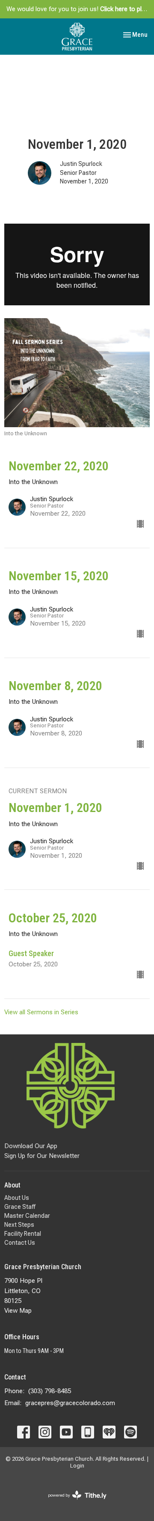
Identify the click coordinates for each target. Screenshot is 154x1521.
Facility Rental (22, 1233)
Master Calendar (27, 1215)
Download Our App (30, 1146)
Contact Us (19, 1242)
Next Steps (19, 1224)
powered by (72, 1502)
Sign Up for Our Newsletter (42, 1156)
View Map (18, 1310)
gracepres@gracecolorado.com (70, 1403)
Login (77, 1465)
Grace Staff (20, 1206)
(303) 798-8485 (49, 1391)
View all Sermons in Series (41, 1012)
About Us (16, 1197)
